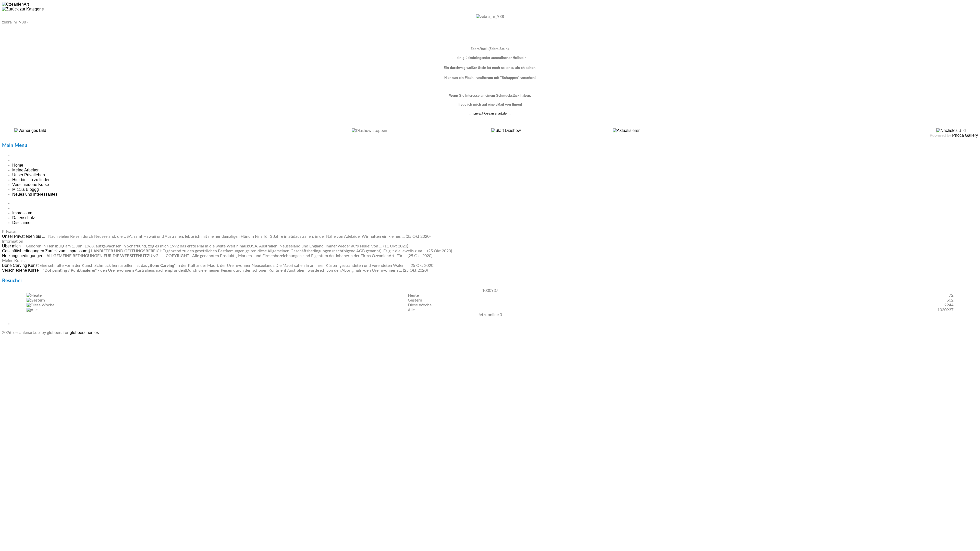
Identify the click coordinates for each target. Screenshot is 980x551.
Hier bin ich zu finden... (33, 180)
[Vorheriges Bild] (30, 130)
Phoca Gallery (965, 135)
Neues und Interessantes (34, 194)
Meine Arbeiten (26, 170)
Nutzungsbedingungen (23, 256)
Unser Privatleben (28, 175)
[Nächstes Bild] (951, 130)
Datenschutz (23, 218)
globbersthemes (84, 332)
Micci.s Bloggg (25, 189)
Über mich (12, 246)
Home (17, 165)
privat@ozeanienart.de (490, 113)
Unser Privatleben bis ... (24, 236)
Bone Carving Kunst (21, 265)
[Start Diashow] (506, 130)
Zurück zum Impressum (66, 251)
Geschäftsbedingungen (23, 251)
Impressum (22, 213)
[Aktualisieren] (627, 130)
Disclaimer (22, 222)
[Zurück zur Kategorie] (23, 9)
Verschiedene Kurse (30, 184)
